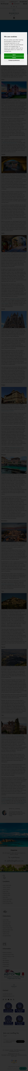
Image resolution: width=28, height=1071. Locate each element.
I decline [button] (14, 57)
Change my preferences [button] (14, 60)
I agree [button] (14, 54)
